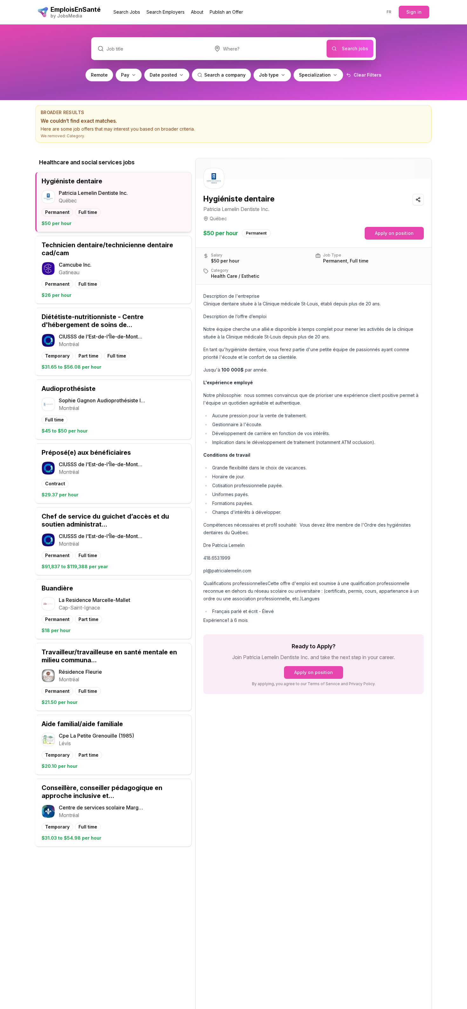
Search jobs (355, 48)
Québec (218, 218)
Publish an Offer (226, 12)
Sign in (414, 12)
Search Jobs (126, 12)
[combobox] (267, 49)
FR (389, 12)
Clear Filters (368, 75)
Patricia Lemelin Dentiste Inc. (236, 209)
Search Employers (165, 12)
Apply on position (394, 233)
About (197, 12)
